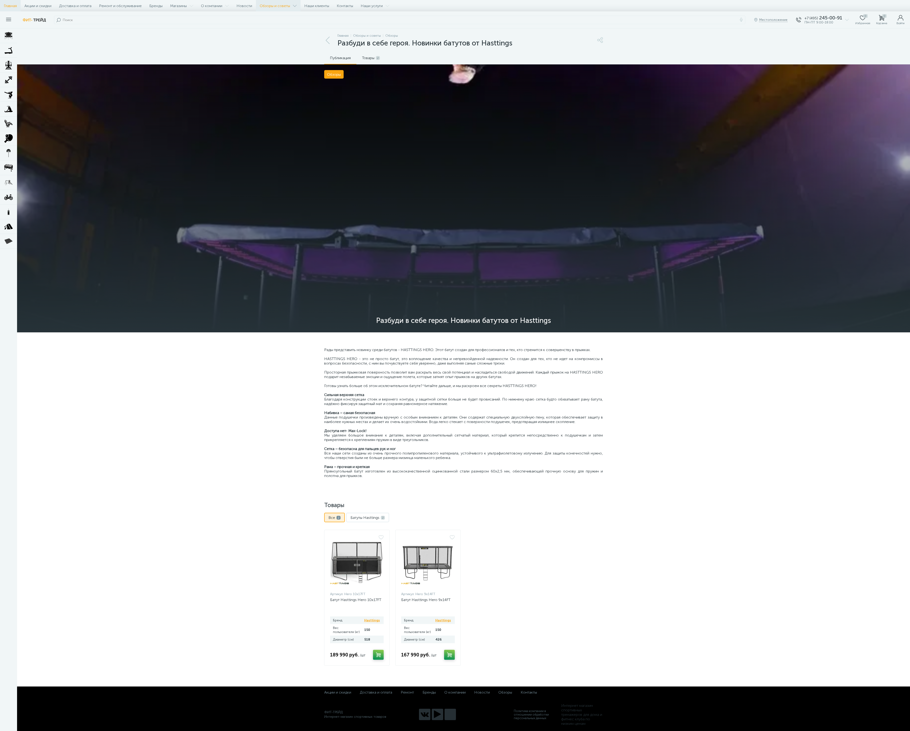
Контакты (345, 6)
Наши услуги (372, 6)
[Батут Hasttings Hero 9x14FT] (428, 562)
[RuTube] (437, 714)
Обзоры (505, 692)
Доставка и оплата (75, 6)
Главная (10, 6)
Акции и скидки (37, 6)
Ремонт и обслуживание (120, 6)
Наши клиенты (316, 6)
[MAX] (450, 714)
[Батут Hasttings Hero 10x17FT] (357, 562)
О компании (211, 6)
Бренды (156, 6)
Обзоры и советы (275, 6)
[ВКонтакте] (424, 714)
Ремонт (407, 692)
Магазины (178, 6)
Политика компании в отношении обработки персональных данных (531, 714)
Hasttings (372, 620)
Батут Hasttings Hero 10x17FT (355, 599)
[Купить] (378, 655)
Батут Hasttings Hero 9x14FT (425, 599)
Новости (244, 6)
